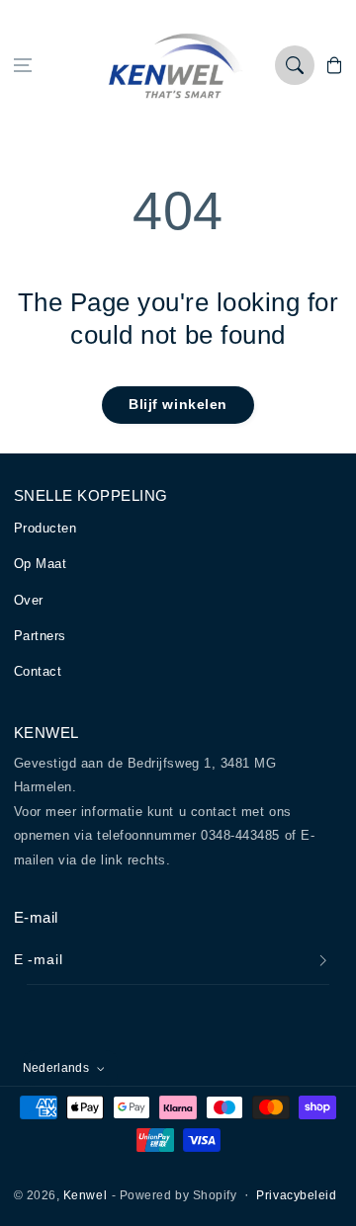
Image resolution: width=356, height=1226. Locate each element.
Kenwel (85, 1194)
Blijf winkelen (178, 404)
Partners (40, 635)
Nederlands (56, 1067)
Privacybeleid (296, 1194)
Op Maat (40, 563)
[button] (23, 65)
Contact (38, 671)
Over (29, 600)
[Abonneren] (323, 961)
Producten (45, 528)
